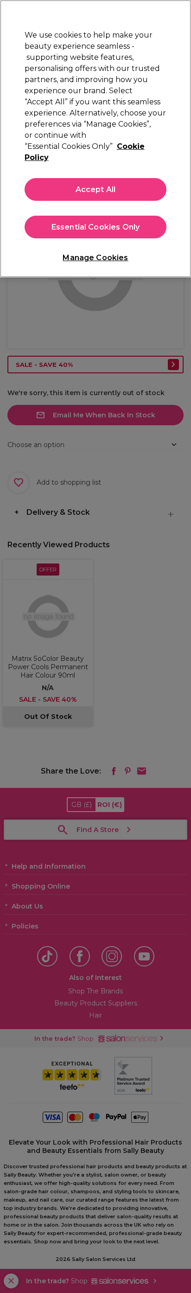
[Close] (180, 13)
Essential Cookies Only (95, 227)
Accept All (96, 189)
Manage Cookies (95, 257)
